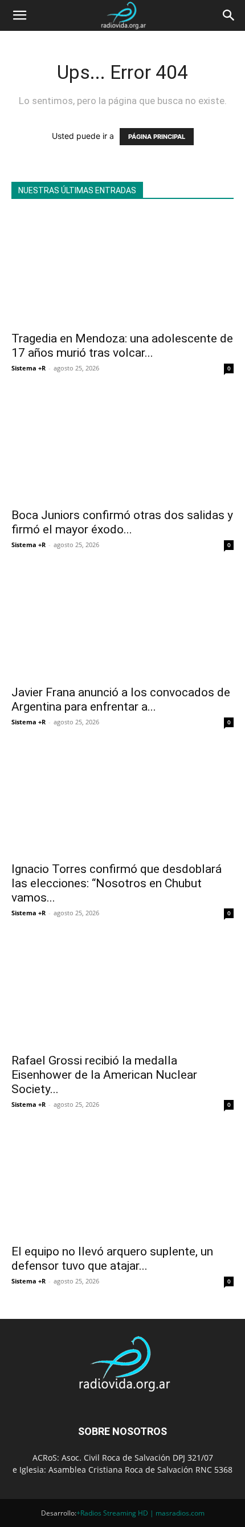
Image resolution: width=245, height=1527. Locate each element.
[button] (19, 15)
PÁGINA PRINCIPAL (156, 137)
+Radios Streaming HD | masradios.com (140, 1513)
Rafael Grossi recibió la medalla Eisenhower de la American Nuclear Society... (104, 1075)
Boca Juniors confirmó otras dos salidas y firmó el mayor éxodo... (122, 522)
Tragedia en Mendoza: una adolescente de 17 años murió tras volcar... (122, 346)
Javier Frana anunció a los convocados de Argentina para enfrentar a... (120, 699)
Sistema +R (28, 368)
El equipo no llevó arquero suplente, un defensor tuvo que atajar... (112, 1259)
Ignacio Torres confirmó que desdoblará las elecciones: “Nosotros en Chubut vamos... (116, 883)
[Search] (229, 15)
